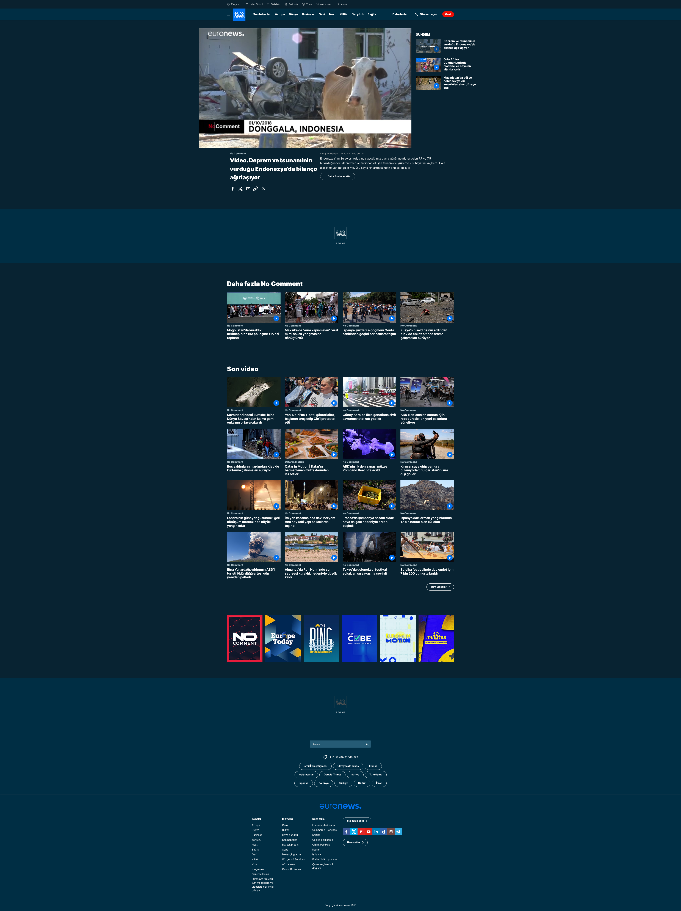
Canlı (448, 14)
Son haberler (262, 14)
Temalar (256, 818)
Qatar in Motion (294, 461)
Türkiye (343, 782)
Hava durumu (290, 834)
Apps (285, 849)
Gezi (322, 14)
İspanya (303, 782)
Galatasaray (306, 774)
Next (332, 14)
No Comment (235, 325)
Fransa (373, 765)
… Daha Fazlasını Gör (338, 176)
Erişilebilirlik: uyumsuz (324, 859)
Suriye (355, 774)
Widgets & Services (293, 859)
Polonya (324, 782)
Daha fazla (318, 818)
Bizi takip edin (290, 844)
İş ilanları (317, 854)
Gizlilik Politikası (321, 844)
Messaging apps (291, 854)
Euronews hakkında (323, 825)
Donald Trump (332, 774)
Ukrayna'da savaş (348, 765)
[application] (305, 88)
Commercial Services (324, 829)
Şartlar (316, 834)
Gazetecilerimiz (261, 874)
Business (308, 14)
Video (255, 864)
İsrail (379, 782)
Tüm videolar (439, 586)
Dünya (293, 14)
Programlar (258, 869)
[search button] (338, 4)
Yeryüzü (358, 14)
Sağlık (372, 14)
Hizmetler (287, 818)
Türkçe (234, 4)
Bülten (285, 829)
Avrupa (280, 14)
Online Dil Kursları (292, 869)
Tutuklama (375, 774)
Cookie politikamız (322, 839)
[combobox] (356, 4)
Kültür (344, 14)
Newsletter (353, 842)
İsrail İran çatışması (315, 765)
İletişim (316, 849)
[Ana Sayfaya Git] (239, 15)
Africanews (288, 864)
